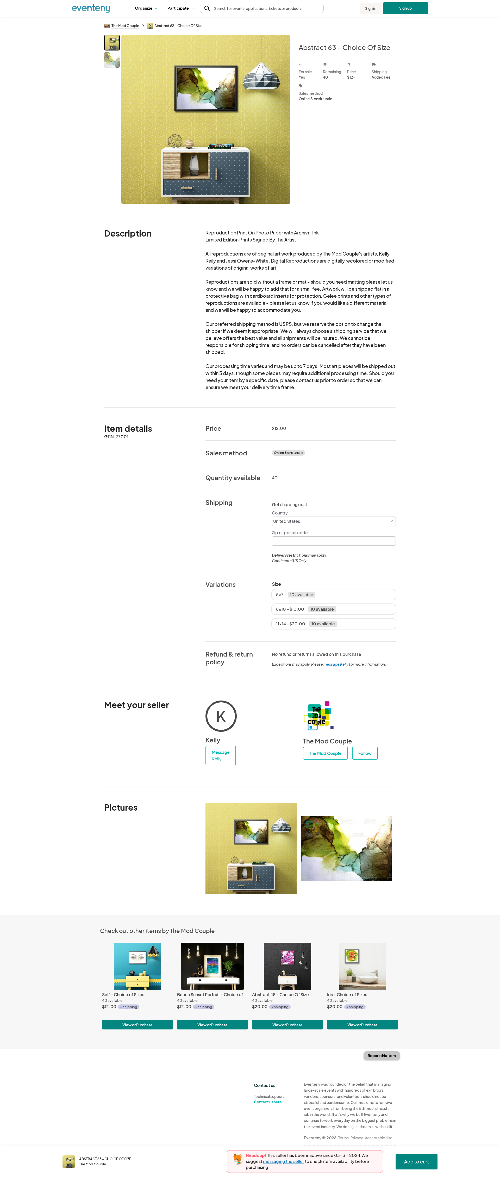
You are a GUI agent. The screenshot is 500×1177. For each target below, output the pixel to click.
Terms (343, 1137)
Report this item (382, 1055)
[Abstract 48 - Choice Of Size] (287, 966)
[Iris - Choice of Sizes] (362, 966)
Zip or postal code (290, 532)
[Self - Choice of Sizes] (137, 966)
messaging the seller (283, 1161)
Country (280, 513)
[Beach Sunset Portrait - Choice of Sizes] (212, 966)
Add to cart (416, 1162)
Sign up (405, 8)
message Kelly (335, 664)
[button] (147, 8)
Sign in (370, 8)
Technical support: (269, 1099)
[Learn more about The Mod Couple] (318, 716)
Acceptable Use (378, 1137)
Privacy (357, 1137)
